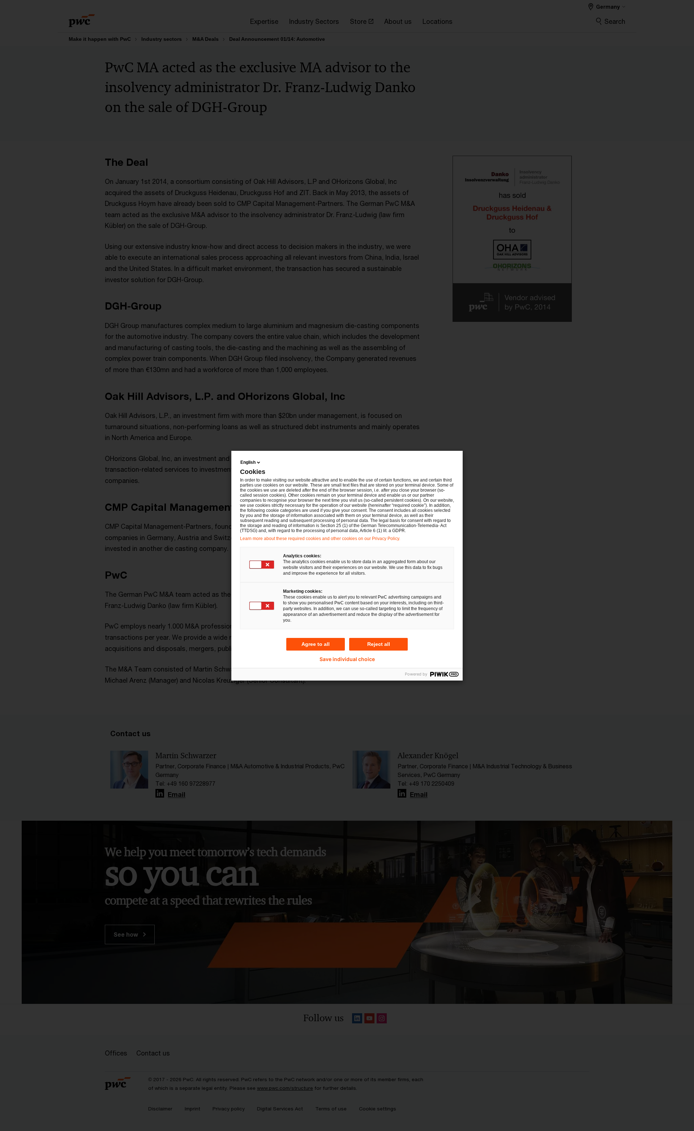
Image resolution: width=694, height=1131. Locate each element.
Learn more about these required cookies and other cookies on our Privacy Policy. (320, 538)
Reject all (378, 644)
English (248, 462)
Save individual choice (347, 659)
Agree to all (315, 644)
